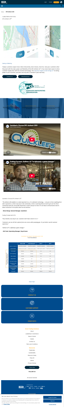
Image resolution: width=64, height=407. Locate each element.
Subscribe (32, 367)
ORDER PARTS (32, 321)
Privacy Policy (7, 404)
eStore (32, 360)
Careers (32, 339)
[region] (31, 400)
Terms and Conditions (32, 344)
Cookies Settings (52, 404)
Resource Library (32, 355)
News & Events (32, 336)
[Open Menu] (2, 6)
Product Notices (32, 363)
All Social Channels (32, 377)
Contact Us (10, 76)
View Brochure (25, 76)
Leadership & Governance (32, 334)
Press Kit (32, 358)
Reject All (52, 401)
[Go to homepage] (4, 2)
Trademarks (32, 350)
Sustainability (32, 353)
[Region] (61, 2)
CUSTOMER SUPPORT (32, 308)
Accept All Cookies (52, 397)
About (32, 331)
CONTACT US (32, 295)
